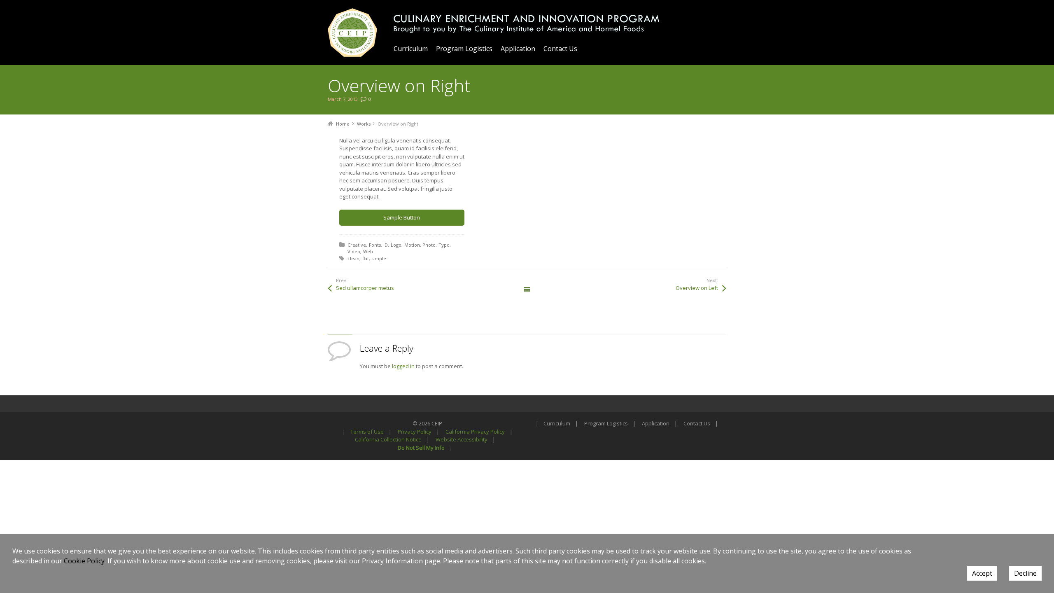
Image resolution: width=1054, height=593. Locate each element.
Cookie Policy (84, 560)
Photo (429, 245)
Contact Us (696, 423)
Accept (982, 573)
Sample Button (401, 217)
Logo (396, 245)
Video (353, 251)
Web (368, 251)
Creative (356, 245)
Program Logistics (606, 423)
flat (365, 258)
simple (378, 258)
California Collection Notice (388, 439)
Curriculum (556, 423)
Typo (444, 245)
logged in (403, 366)
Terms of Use (367, 431)
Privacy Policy (414, 431)
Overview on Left (697, 288)
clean (353, 258)
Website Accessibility (461, 439)
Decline (1025, 573)
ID (385, 245)
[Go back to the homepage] (352, 32)
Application (655, 423)
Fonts (375, 245)
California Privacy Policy (475, 431)
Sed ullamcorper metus (365, 288)
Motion (412, 245)
